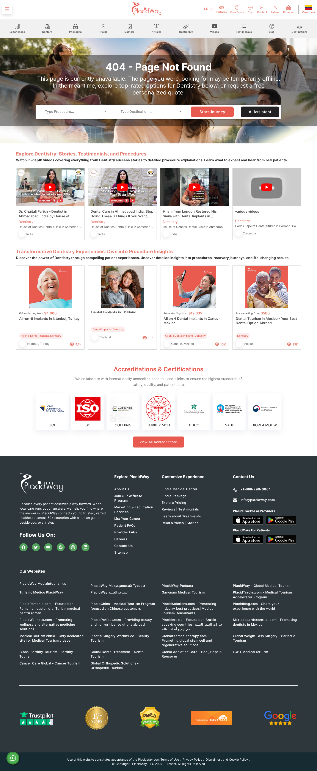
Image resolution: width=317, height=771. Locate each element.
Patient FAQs (125, 525)
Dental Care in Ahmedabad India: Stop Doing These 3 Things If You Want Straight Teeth (122, 213)
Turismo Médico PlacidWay (41, 592)
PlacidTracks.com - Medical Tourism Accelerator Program (262, 594)
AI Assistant (260, 112)
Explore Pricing (174, 503)
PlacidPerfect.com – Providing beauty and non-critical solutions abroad (121, 622)
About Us (121, 489)
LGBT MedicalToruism (250, 652)
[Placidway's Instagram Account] (73, 547)
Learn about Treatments (181, 516)
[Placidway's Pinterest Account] (61, 547)
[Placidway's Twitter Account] (36, 547)
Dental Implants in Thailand (113, 312)
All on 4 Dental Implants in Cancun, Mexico (192, 320)
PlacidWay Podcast (177, 586)
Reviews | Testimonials (180, 509)
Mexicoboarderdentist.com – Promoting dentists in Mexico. (265, 622)
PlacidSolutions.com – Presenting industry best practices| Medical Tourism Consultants (189, 608)
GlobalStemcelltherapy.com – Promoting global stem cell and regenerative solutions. (187, 640)
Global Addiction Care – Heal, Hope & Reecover (192, 654)
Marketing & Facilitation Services (133, 509)
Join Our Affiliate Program (128, 498)
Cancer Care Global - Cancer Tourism (49, 663)
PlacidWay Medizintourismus (42, 583)
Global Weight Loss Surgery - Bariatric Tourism (264, 638)
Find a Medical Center (179, 489)
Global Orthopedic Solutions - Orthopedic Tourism (115, 665)
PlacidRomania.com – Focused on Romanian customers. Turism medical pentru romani (49, 608)
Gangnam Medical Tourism (183, 592)
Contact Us (123, 546)
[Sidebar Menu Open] (7, 9)
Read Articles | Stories (180, 523)
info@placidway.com (257, 500)
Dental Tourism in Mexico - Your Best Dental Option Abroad (266, 320)
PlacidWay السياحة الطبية (110, 592)
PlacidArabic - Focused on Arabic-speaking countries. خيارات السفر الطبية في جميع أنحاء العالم (192, 624)
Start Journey (212, 112)
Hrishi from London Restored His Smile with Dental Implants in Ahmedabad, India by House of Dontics (190, 213)
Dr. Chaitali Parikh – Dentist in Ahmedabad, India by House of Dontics (44, 213)
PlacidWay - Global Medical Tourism (262, 586)
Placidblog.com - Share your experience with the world (256, 606)
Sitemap (121, 552)
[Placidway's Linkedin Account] (86, 547)
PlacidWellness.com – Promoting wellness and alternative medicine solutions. (47, 624)
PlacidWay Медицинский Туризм (118, 586)
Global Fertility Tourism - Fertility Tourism (46, 654)
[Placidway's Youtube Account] (48, 547)
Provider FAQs (126, 532)
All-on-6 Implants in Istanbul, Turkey (49, 318)
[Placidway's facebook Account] (23, 547)
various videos (247, 211)
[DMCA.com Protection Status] (150, 718)
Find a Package (174, 496)
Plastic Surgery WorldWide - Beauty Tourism (120, 638)
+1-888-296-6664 (255, 489)
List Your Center (127, 519)
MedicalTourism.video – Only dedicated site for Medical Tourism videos (51, 638)
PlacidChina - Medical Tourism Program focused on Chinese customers (123, 606)
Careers (120, 539)
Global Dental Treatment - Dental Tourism (118, 654)
